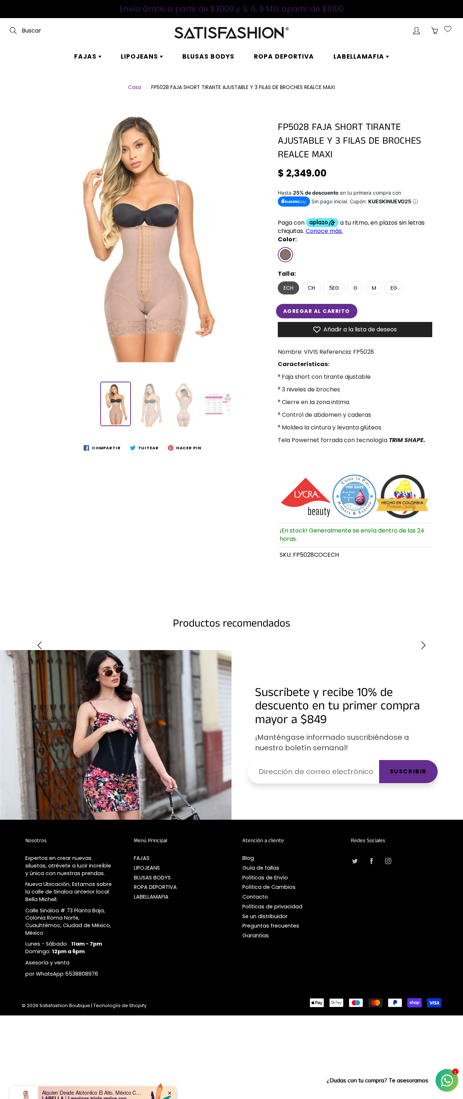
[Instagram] (388, 860)
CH (311, 288)
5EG (334, 288)
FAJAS (86, 56)
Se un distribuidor (265, 916)
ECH (288, 288)
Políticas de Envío (265, 877)
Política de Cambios (269, 887)
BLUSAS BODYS (208, 56)
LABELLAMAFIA (360, 56)
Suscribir (408, 771)
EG (394, 288)
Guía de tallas (260, 867)
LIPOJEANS (140, 56)
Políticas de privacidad (272, 906)
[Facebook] (371, 860)
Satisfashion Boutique (64, 1005)
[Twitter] (354, 860)
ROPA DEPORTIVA (284, 56)
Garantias (255, 935)
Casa (134, 87)
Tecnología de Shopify (119, 1005)
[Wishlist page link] (447, 29)
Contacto (255, 896)
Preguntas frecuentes (270, 925)
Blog (248, 858)
